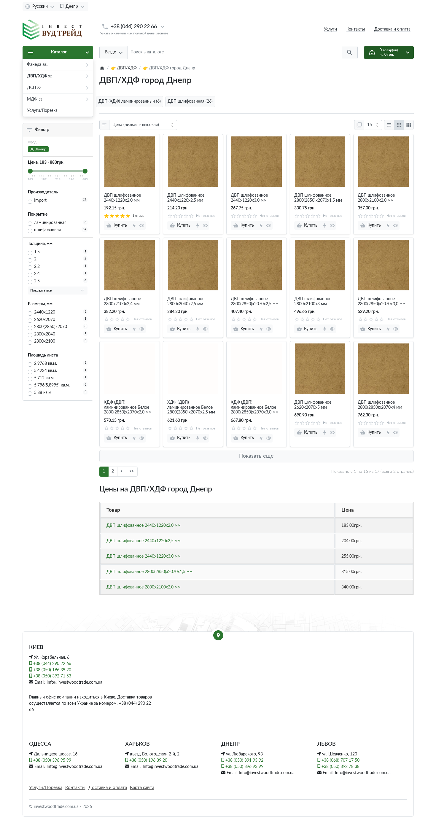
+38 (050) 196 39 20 (51, 670)
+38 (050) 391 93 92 (243, 760)
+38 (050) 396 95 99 (51, 760)
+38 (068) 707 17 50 (339, 760)
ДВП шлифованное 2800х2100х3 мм (312, 301)
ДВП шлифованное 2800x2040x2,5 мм (185, 301)
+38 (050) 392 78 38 (339, 767)
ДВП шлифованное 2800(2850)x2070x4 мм (380, 405)
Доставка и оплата (392, 29)
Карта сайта (142, 787)
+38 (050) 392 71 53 (51, 676)
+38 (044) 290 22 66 (134, 26)
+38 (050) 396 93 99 (243, 767)
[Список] (389, 125)
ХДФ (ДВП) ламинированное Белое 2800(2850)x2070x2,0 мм (128, 407)
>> (131, 471)
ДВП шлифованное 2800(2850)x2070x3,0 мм (381, 301)
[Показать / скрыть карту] (218, 635)
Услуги (330, 29)
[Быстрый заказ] (134, 225)
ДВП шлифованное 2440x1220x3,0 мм (249, 198)
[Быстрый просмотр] (142, 225)
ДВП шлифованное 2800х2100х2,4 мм (122, 301)
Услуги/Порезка (45, 787)
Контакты (355, 29)
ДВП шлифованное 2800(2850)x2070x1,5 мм (318, 198)
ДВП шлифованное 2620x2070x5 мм (312, 405)
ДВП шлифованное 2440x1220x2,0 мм (122, 198)
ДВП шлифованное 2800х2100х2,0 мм (376, 198)
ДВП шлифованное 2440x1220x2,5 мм (185, 198)
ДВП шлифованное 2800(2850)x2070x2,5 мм (255, 301)
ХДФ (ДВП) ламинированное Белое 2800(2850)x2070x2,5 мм (191, 407)
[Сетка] (399, 125)
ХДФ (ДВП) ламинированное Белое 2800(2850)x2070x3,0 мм (255, 407)
